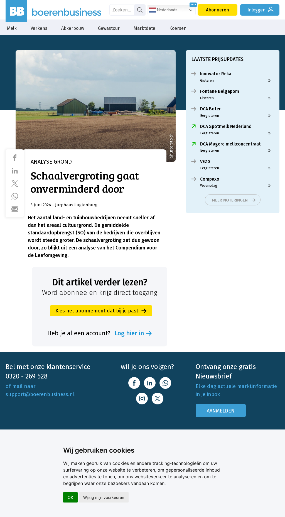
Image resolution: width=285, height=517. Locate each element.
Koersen (177, 28)
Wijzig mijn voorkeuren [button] (103, 497)
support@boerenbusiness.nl (40, 394)
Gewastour (109, 28)
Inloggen (256, 10)
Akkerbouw (72, 28)
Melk (12, 28)
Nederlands (166, 10)
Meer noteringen (230, 200)
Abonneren (217, 10)
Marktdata (144, 28)
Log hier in (129, 333)
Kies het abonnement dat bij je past (96, 311)
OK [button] (70, 497)
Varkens (39, 28)
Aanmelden (221, 411)
